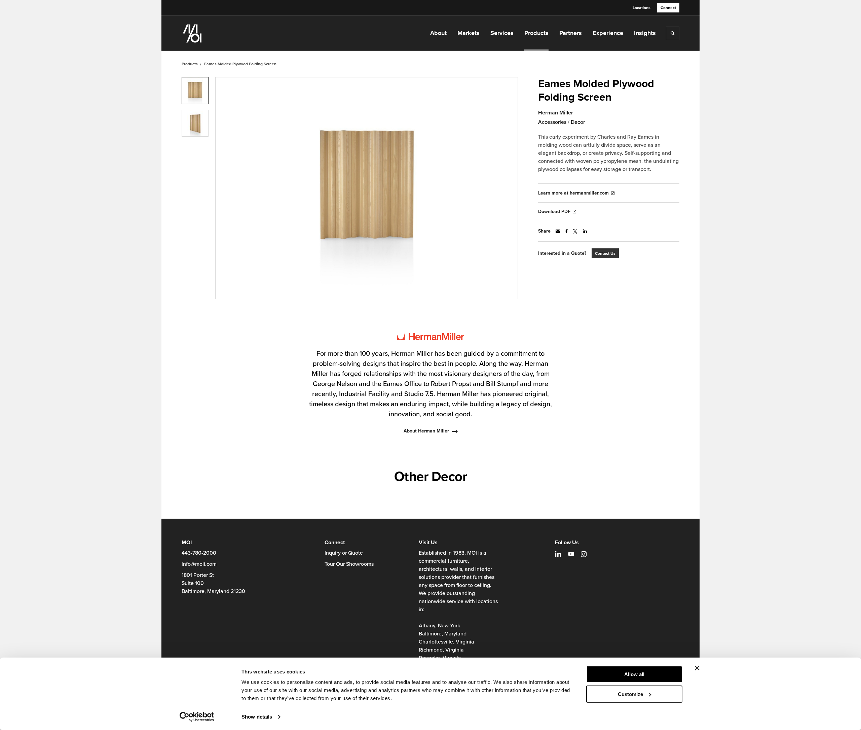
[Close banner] (697, 668)
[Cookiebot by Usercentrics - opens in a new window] (196, 717)
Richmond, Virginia (441, 650)
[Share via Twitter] (575, 231)
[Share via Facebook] (566, 231)
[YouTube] (571, 554)
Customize (630, 694)
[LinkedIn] (558, 554)
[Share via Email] (558, 231)
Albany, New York (439, 625)
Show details (256, 717)
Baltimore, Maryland (442, 633)
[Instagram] (584, 554)
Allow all (634, 674)
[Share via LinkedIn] (585, 231)
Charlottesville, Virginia (446, 641)
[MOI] (215, 33)
